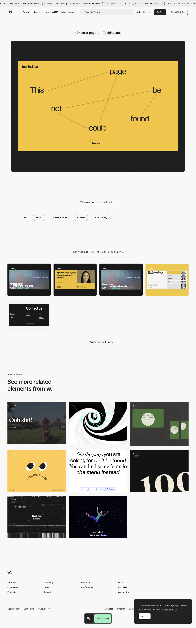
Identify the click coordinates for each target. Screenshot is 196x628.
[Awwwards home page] (89, 618)
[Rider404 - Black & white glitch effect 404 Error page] (36, 517)
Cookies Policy (13, 609)
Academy (51, 12)
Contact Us (123, 592)
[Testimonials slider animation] (75, 280)
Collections (12, 587)
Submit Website (178, 12)
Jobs (63, 12)
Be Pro (160, 12)
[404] (159, 424)
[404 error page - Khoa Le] (36, 471)
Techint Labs (112, 32)
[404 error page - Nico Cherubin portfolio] (98, 423)
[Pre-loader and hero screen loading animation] (29, 280)
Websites (11, 582)
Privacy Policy (44, 609)
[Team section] (167, 280)
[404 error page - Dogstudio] (36, 423)
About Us (122, 587)
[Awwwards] (11, 12)
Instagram (121, 609)
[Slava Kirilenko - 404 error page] (98, 471)
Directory (38, 12)
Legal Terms (29, 609)
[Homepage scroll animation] (121, 280)
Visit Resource (103, 618)
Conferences (87, 587)
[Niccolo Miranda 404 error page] (98, 517)
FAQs (120, 582)
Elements (11, 592)
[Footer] (29, 315)
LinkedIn (132, 609)
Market (71, 12)
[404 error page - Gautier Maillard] (159, 471)
